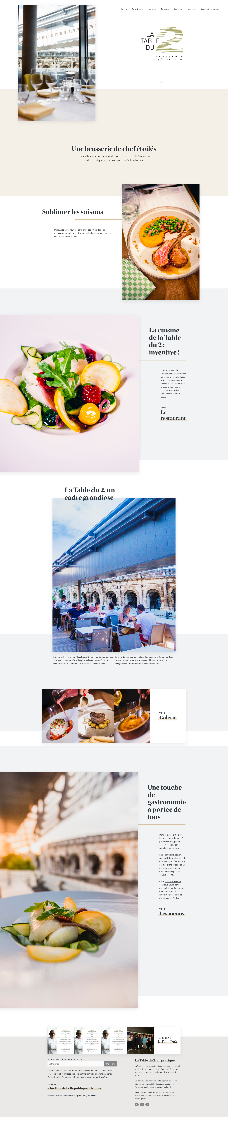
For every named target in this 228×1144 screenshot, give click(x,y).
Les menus (152, 9)
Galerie (167, 717)
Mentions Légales (74, 1095)
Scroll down (162, 82)
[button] (61, 1040)
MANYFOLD (93, 1095)
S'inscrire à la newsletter (65, 1059)
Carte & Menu (137, 9)
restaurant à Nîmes (154, 1066)
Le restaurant (173, 415)
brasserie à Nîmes (173, 881)
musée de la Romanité (157, 657)
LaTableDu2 (167, 1042)
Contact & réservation (210, 9)
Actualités (192, 9)
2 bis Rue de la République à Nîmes (74, 1088)
